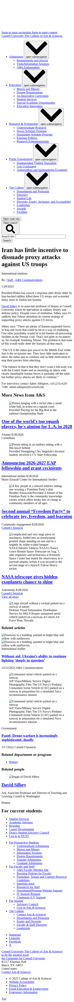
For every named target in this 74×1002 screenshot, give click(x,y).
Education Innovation (30, 106)
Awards (21, 208)
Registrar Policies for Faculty (34, 873)
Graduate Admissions (29, 863)
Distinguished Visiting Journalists (37, 163)
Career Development (21, 829)
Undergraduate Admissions (33, 846)
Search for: (8, 236)
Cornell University (13, 36)
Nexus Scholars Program (31, 131)
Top (4, 998)
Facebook (15, 941)
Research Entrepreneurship (33, 141)
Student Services (27, 99)
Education (15, 85)
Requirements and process (32, 60)
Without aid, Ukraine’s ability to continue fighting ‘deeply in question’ (34, 658)
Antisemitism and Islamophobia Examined (42, 170)
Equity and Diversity (29, 921)
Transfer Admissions (29, 859)
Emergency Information (23, 992)
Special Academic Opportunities (36, 102)
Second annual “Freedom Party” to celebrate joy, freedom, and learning (37, 514)
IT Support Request (28, 894)
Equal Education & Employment (28, 988)
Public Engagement (20, 159)
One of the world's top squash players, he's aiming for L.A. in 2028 (37, 424)
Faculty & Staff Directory (32, 924)
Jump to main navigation (17, 32)
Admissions (16, 56)
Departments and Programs (33, 191)
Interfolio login (26, 883)
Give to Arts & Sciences (31, 907)
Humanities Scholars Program (34, 134)
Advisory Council (27, 904)
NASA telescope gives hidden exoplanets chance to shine (29, 579)
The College (16, 187)
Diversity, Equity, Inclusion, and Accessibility (44, 201)
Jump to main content (44, 32)
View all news (10, 596)
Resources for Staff (28, 887)
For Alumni (16, 900)
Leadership (23, 205)
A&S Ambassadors (28, 67)
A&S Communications (28, 280)
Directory (22, 194)
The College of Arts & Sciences (43, 36)
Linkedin (14, 938)
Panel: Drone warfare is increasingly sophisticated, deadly (30, 738)
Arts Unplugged (26, 166)
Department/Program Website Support (39, 890)
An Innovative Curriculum (32, 95)
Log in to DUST (19, 836)
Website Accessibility (22, 982)
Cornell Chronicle (12, 527)
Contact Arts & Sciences (31, 914)
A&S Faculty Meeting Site (33, 870)
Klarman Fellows (27, 138)
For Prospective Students (24, 842)
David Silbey (9, 306)
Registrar (14, 825)
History (13, 762)
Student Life (24, 198)
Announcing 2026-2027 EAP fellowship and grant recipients (32, 465)
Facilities (22, 212)
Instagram (15, 934)
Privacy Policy (18, 985)
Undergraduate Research (31, 127)
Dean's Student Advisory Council (29, 832)
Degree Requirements (30, 92)
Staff (10, 280)
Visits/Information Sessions (33, 63)
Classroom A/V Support (31, 897)
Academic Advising (21, 822)
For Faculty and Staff (22, 866)
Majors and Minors (28, 89)
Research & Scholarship (23, 123)
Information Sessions (29, 852)
